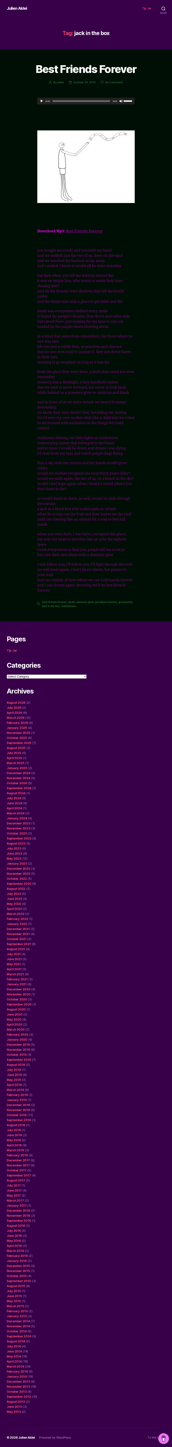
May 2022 (14, 904)
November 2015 (18, 1271)
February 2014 (17, 1371)
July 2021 (14, 954)
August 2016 (16, 1225)
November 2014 (18, 1326)
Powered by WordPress (55, 1437)
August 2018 (16, 1125)
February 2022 (17, 919)
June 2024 (14, 803)
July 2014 (14, 1346)
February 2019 (17, 1095)
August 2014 (16, 1341)
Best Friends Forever (86, 69)
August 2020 (16, 1009)
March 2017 (15, 1200)
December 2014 (18, 1321)
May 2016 (14, 1240)
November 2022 (18, 873)
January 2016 (17, 1261)
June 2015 (14, 1296)
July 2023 (14, 848)
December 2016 (18, 1210)
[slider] (128, 101)
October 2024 (17, 783)
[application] (86, 101)
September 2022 (19, 883)
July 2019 (14, 1070)
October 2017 (17, 1170)
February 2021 (17, 979)
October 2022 (17, 878)
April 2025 (14, 758)
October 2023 (17, 833)
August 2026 (16, 702)
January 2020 (17, 1039)
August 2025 (16, 748)
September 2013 (19, 1396)
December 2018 (18, 1105)
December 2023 (18, 823)
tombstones (68, 606)
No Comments (114, 82)
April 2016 (14, 1246)
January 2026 (17, 728)
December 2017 (18, 1160)
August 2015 (16, 1286)
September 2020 (19, 1004)
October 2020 (17, 999)
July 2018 (14, 1130)
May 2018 (14, 1140)
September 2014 (19, 1336)
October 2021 (17, 939)
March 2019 (15, 1090)
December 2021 (18, 929)
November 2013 (18, 1386)
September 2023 (19, 838)
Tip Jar (146, 8)
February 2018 (17, 1155)
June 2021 (14, 959)
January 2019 (17, 1100)
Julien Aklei (17, 8)
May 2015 (14, 1301)
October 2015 (17, 1276)
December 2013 (18, 1381)
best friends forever (54, 602)
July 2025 (14, 753)
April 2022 (14, 909)
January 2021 (17, 984)
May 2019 (14, 1080)
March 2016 (15, 1251)
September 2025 (19, 743)
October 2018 (17, 1115)
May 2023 (14, 858)
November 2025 (18, 733)
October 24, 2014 (84, 82)
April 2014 (14, 1361)
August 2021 (16, 949)
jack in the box (51, 606)
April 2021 (14, 969)
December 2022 (18, 868)
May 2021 (14, 964)
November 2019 (18, 1049)
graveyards (125, 602)
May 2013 (14, 1411)
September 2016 (19, 1220)
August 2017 (16, 1180)
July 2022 (14, 893)
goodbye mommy (106, 602)
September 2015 (19, 1281)
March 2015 (15, 1306)
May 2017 (14, 1195)
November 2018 (18, 1110)
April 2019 (14, 1085)
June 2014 (14, 1351)
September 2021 (19, 944)
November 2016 (18, 1215)
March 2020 (16, 1029)
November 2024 (18, 778)
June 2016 (14, 1235)
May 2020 (14, 1019)
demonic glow (85, 602)
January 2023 (17, 863)
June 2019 (14, 1075)
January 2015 (17, 1316)
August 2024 (16, 793)
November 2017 (18, 1165)
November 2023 (18, 828)
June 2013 (14, 1406)
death (71, 602)
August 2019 (16, 1064)
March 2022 (15, 914)
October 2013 (17, 1391)
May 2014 (14, 1356)
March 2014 (15, 1366)
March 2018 (15, 1150)
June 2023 (14, 853)
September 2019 (19, 1059)
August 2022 (16, 888)
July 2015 (14, 1291)
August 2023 (16, 843)
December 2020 (19, 989)
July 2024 (14, 798)
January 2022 (17, 924)
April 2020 (14, 1024)
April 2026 (14, 712)
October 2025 (17, 738)
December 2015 (18, 1266)
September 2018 (19, 1120)
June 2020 (15, 1014)
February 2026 (17, 723)
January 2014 (17, 1376)
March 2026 (15, 717)
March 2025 (15, 763)
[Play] (41, 101)
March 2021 (15, 974)
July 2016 (14, 1230)
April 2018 (14, 1145)
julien (60, 82)
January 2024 (17, 818)
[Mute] (121, 101)
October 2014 (17, 1331)
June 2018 (14, 1135)
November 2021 (18, 934)
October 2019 (17, 1054)
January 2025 (17, 768)
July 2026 (14, 707)
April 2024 (14, 808)
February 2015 (17, 1311)
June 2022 (14, 899)
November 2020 (19, 994)
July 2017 (14, 1185)
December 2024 (18, 773)
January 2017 (17, 1205)
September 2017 (19, 1175)
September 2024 (19, 788)
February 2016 (17, 1256)
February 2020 (17, 1034)
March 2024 (15, 813)
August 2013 (16, 1401)
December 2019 (18, 1044)
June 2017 (14, 1190)
